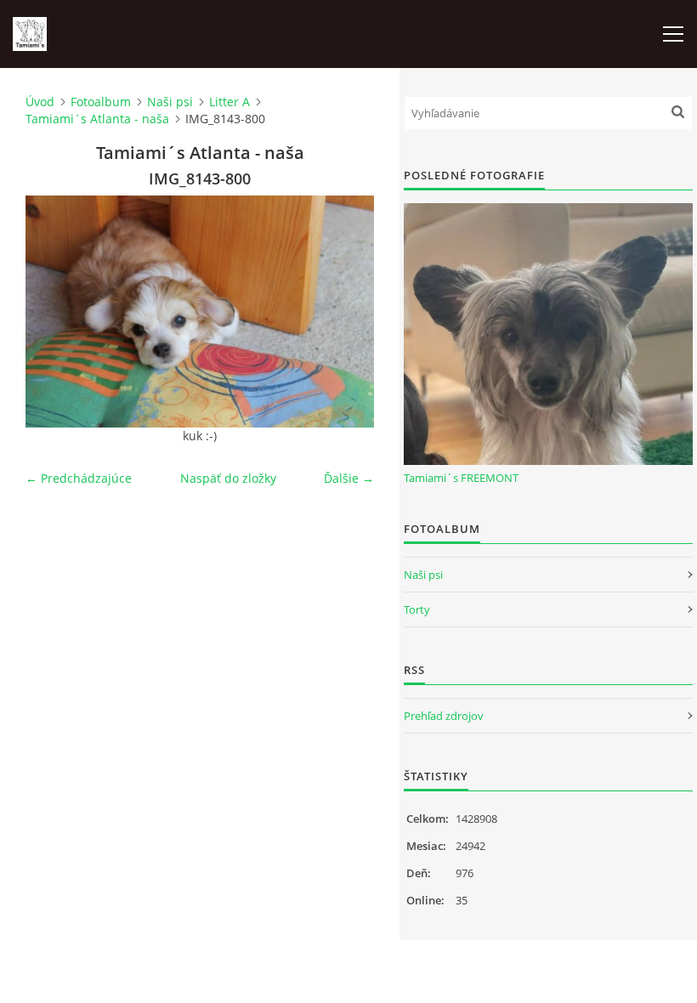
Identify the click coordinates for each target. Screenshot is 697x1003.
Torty (417, 609)
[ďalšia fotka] (346, 312)
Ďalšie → (349, 478)
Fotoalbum (101, 102)
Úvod (40, 102)
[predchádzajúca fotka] (53, 312)
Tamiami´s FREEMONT (461, 477)
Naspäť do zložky (228, 478)
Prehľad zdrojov (444, 715)
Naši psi (170, 102)
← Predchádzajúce (79, 478)
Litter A (229, 102)
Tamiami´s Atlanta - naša (97, 118)
